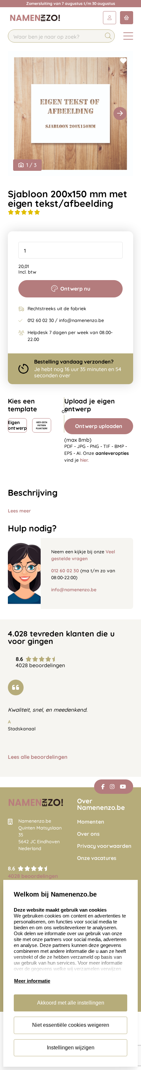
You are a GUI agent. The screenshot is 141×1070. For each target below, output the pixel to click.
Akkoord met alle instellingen (70, 1003)
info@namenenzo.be (73, 590)
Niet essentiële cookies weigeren (70, 1025)
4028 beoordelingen (33, 876)
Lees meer (19, 510)
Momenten (90, 822)
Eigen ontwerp (17, 425)
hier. (84, 460)
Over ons (88, 834)
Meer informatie (32, 981)
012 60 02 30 (65, 571)
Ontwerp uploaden (98, 426)
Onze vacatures (96, 858)
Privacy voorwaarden (104, 846)
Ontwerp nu (75, 288)
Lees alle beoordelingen (38, 757)
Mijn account (109, 17)
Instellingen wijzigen (70, 1047)
